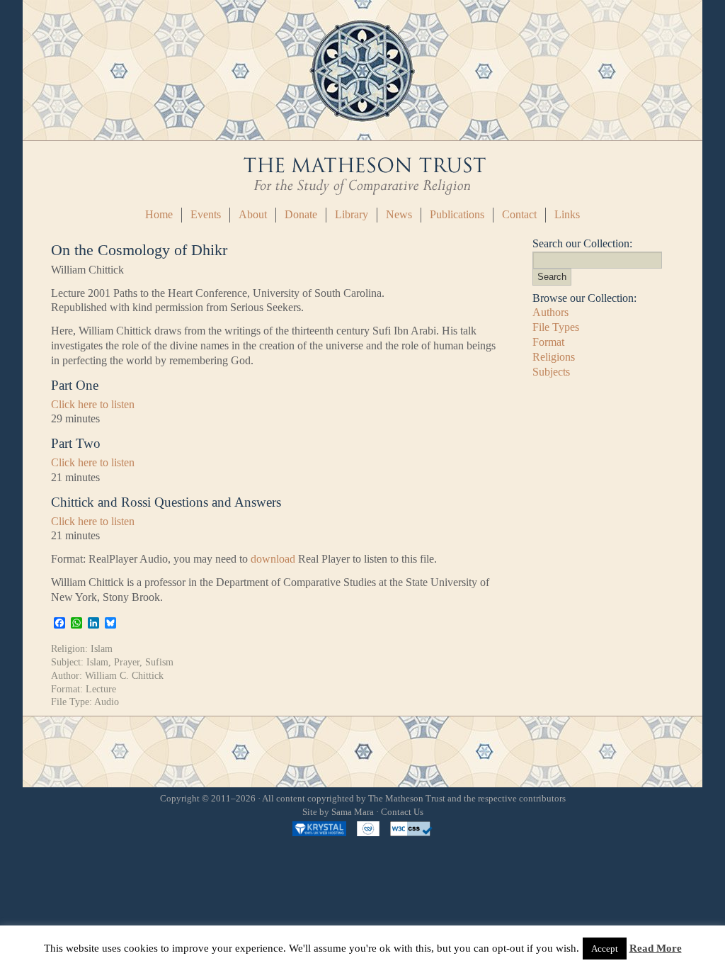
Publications (457, 214)
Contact (519, 214)
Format (548, 342)
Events (205, 214)
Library (351, 214)
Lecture (101, 688)
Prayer (126, 662)
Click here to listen (93, 404)
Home (159, 214)
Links (567, 214)
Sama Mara (352, 812)
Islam (102, 648)
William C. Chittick (124, 675)
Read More (655, 948)
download (273, 559)
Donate (301, 214)
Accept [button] (604, 948)
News (399, 214)
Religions (553, 357)
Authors (550, 312)
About (253, 214)
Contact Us (402, 812)
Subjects (551, 372)
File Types (555, 327)
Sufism (159, 662)
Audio (106, 701)
